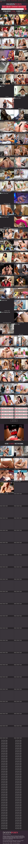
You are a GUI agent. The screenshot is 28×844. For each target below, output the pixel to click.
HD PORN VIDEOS (14, 0)
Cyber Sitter (19, 841)
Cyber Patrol (11, 841)
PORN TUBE (20, 0)
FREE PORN (8, 0)
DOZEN (14, 4)
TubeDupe (2, 38)
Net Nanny (14, 841)
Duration (24, 13)
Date (19, 13)
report (13, 24)
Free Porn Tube (4, 740)
